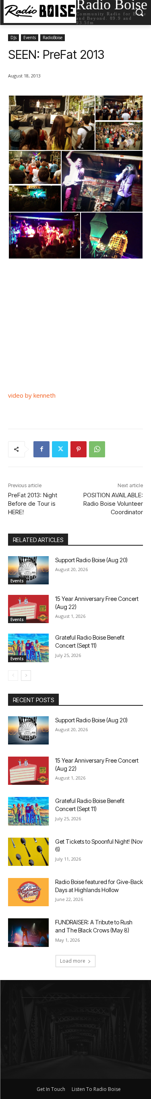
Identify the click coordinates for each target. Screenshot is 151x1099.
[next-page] (26, 675)
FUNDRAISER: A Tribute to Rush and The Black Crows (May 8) (93, 926)
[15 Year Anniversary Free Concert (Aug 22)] (28, 609)
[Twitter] (60, 449)
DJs (13, 37)
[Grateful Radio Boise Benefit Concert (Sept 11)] (28, 648)
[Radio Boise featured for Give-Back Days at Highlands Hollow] (28, 892)
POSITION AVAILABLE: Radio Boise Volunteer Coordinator (113, 503)
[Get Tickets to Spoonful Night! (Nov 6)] (28, 852)
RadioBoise (52, 37)
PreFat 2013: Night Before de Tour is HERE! (32, 503)
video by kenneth (32, 395)
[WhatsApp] (97, 449)
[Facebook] (41, 449)
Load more (72, 960)
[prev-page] (13, 675)
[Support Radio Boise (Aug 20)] (28, 570)
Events (29, 37)
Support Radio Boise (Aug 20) (91, 560)
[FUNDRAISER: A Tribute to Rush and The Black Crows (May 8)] (28, 932)
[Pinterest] (78, 449)
